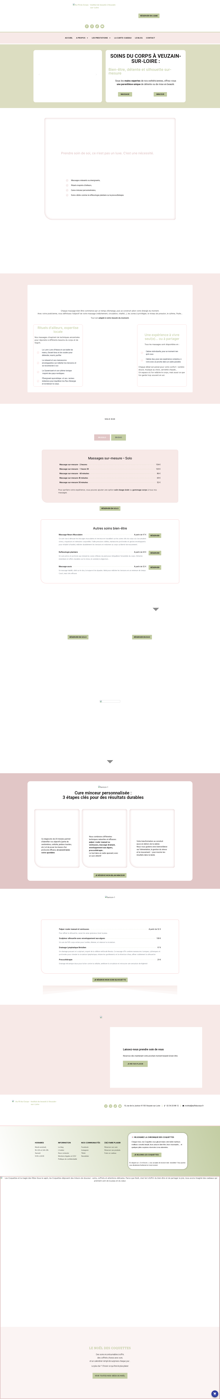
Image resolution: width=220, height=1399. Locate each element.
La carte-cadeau (123, 38)
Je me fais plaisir (135, 1064)
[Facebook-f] (106, 1106)
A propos (80, 38)
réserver (154, 535)
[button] (39, 74)
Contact (150, 38)
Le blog (139, 38)
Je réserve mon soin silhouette (110, 980)
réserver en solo (110, 508)
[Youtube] (120, 1106)
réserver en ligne (149, 16)
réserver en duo (142, 637)
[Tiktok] (115, 1106)
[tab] (102, 437)
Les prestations (100, 38)
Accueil (69, 38)
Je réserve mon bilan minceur (110, 875)
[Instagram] (110, 1106)
